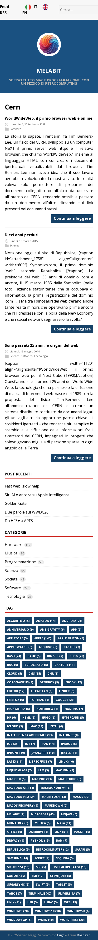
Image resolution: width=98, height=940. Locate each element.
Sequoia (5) (65, 858)
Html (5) (28, 718)
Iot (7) (30, 744)
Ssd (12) (37, 876)
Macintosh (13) (54, 797)
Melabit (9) (15, 814)
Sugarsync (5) (18, 885)
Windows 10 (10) (48, 911)
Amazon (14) (45, 621)
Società (11, 579)
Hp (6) (11, 718)
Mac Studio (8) (69, 779)
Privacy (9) (15, 841)
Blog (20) (77, 656)
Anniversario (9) (20, 630)
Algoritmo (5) (18, 621)
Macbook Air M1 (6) (55, 788)
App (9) (76, 630)
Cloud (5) (14, 674)
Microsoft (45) (42, 814)
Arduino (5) (48, 647)
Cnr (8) (53, 674)
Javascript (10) (42, 753)
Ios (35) (12, 744)
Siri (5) (41, 867)
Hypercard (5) (73, 718)
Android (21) (72, 621)
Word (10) (46, 920)
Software (15, 129)
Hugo (60, 935)
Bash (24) (14, 656)
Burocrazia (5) (36, 665)
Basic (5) (34, 656)
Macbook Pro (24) (21, 797)
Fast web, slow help (22, 486)
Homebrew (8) (47, 709)
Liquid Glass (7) (19, 770)
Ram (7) (61, 841)
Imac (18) (36, 726)
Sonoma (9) (16, 876)
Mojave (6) (69, 814)
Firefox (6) (15, 700)
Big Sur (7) (55, 656)
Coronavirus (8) (20, 682)
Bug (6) (12, 665)
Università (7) (69, 894)
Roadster (83, 935)
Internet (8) (68, 735)
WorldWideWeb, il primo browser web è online (49, 118)
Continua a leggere (72, 218)
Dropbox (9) (49, 682)
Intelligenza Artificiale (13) (30, 735)
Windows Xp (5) (19, 920)
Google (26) (65, 700)
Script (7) (41, 858)
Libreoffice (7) (40, 762)
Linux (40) (66, 762)
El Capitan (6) (41, 691)
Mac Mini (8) (64, 770)
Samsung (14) (17, 858)
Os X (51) (61, 832)
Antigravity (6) (52, 630)
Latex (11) (14, 762)
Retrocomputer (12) (52, 850)
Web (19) (70, 902)
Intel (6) (56, 726)
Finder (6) (66, 691)
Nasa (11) (64, 823)
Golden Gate (16, 503)
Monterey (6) (17, 823)
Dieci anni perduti (22, 234)
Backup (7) (72, 647)
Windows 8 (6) (78, 911)
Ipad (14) (47, 744)
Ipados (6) (69, 744)
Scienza (15, 245)
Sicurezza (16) (18, 867)
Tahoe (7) (14, 894)
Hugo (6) (48, 718)
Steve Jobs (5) (60, 876)
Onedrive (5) (38, 832)
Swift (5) (42, 885)
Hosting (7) (74, 709)
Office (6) (14, 832)
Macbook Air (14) (20, 788)
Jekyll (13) (69, 753)
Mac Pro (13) (42, 779)
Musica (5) (42, 823)
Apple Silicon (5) (71, 638)
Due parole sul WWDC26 (27, 512)
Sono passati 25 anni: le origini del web (41, 345)
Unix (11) (14, 902)
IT (37, 6)
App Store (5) (17, 638)
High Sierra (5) (18, 709)
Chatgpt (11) (64, 665)
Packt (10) (82, 832)
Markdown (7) (56, 806)
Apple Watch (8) (19, 647)
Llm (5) (43, 770)
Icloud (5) (15, 726)
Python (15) (40, 841)
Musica (11, 553)
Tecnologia (41, 356)
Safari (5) (82, 850)
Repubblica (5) (18, 850)
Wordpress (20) (72, 920)
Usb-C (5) (51, 902)
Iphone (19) (16, 753)
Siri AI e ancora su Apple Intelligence (37, 494)
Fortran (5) (39, 700)
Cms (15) (35, 674)
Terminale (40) (39, 894)
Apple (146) (42, 638)
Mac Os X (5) (16, 779)
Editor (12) (15, 691)
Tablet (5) (64, 885)
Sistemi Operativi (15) (69, 867)
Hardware (13, 544)
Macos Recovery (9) (22, 806)
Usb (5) (32, 902)
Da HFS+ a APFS (19, 520)
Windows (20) (18, 911)
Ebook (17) (73, 682)
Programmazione (20, 561)
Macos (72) (81, 797)
